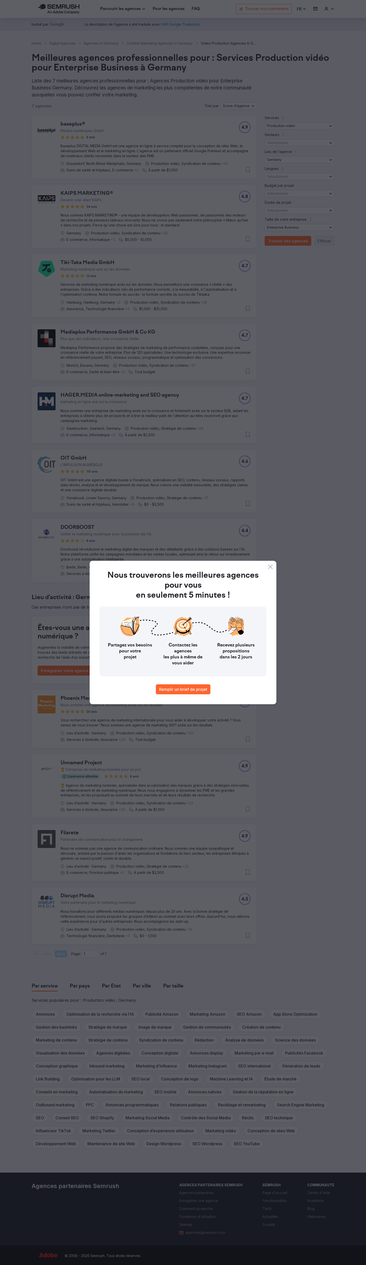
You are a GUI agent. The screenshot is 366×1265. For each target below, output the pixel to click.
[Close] (270, 567)
